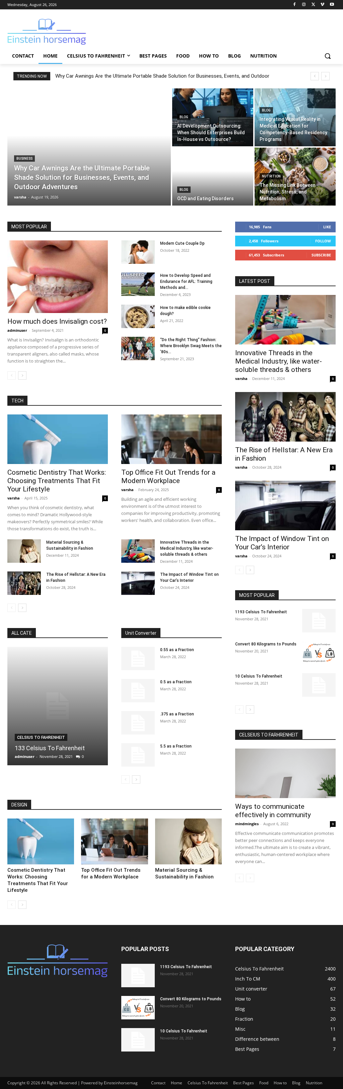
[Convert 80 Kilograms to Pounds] (319, 653)
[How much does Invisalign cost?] (57, 276)
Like (327, 226)
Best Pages (243, 1083)
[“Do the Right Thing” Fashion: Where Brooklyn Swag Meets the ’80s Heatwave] (138, 348)
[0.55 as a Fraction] (138, 658)
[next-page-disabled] (250, 878)
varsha (13, 497)
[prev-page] (11, 375)
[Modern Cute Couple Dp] (138, 252)
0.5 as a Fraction (176, 682)
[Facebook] (294, 5)
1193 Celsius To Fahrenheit (261, 612)
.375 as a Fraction (177, 714)
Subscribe (321, 254)
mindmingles (247, 823)
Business (24, 158)
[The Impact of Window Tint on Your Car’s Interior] (138, 583)
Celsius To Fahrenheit (41, 737)
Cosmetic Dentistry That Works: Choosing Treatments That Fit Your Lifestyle (56, 480)
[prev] (315, 76)
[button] (328, 56)
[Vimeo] (322, 5)
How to (280, 1083)
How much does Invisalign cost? (57, 321)
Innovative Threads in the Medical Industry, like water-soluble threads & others (186, 548)
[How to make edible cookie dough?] (138, 316)
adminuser (17, 330)
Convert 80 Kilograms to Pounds (265, 644)
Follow (323, 240)
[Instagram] (304, 5)
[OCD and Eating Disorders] (212, 177)
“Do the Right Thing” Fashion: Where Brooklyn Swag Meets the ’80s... (191, 345)
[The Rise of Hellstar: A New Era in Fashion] (24, 583)
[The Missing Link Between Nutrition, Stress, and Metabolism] (295, 177)
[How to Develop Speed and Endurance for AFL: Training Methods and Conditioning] (138, 284)
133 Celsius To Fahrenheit (50, 748)
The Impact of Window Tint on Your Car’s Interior (282, 543)
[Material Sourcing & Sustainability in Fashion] (24, 551)
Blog (184, 117)
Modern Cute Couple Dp (182, 243)
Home (176, 1083)
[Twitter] (313, 5)
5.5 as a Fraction (176, 746)
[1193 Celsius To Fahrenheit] (319, 620)
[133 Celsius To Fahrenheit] (57, 706)
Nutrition (271, 176)
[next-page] (22, 375)
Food (263, 1083)
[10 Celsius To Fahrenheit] (319, 685)
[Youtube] (332, 5)
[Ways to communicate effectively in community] (285, 773)
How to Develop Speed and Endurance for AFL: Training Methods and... (186, 281)
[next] (325, 76)
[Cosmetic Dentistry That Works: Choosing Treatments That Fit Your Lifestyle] (57, 439)
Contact (158, 1083)
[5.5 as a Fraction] (138, 755)
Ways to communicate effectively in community (273, 810)
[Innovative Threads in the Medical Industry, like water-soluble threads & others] (138, 551)
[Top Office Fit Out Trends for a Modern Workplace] (171, 439)
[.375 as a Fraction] (138, 722)
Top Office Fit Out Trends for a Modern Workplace (168, 476)
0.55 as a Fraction (177, 649)
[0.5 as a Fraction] (138, 690)
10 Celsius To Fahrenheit (258, 676)
